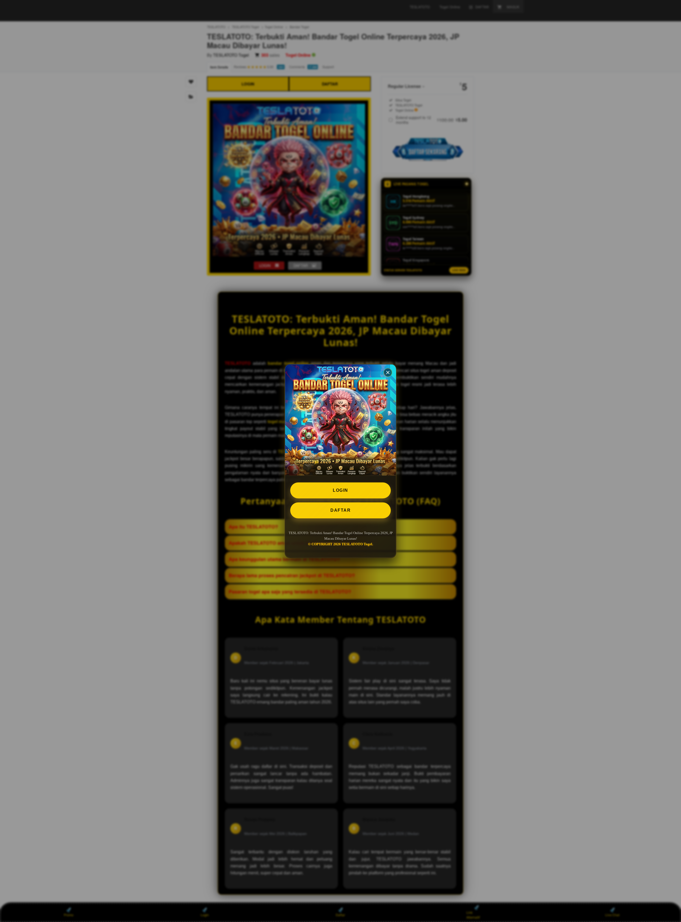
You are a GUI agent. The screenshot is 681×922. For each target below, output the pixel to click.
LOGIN (340, 490)
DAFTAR (340, 510)
